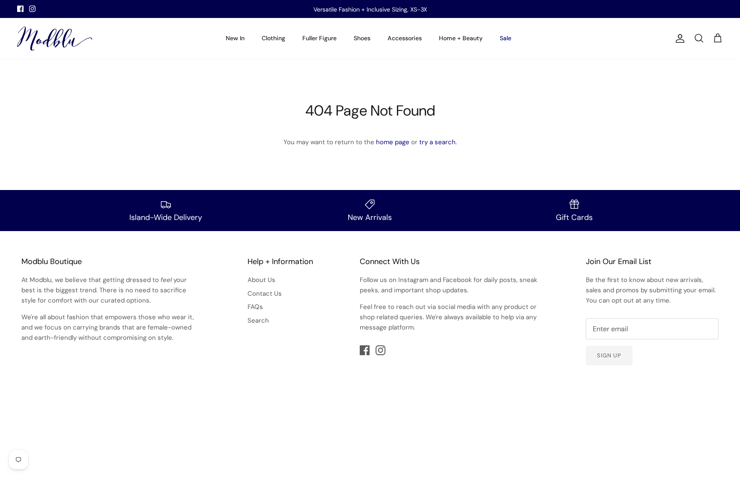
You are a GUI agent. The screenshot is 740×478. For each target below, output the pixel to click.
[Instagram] (32, 9)
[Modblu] (54, 38)
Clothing (273, 38)
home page (392, 142)
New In (235, 38)
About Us (261, 280)
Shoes (362, 38)
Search (258, 320)
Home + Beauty (461, 38)
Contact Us (265, 293)
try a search (437, 142)
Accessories (405, 38)
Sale (505, 38)
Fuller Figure (319, 38)
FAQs (255, 307)
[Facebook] (20, 9)
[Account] (678, 38)
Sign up (609, 355)
